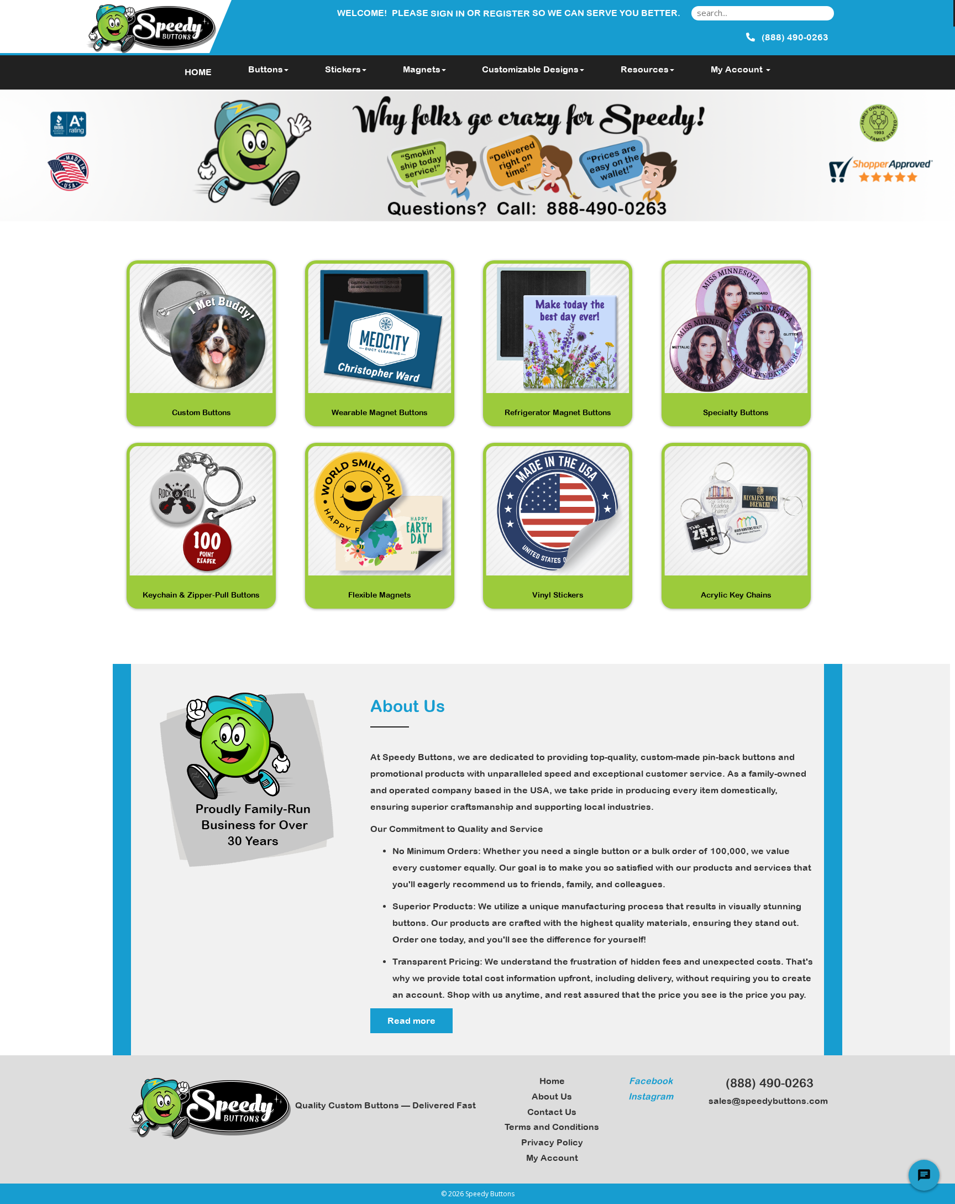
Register (506, 13)
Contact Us (551, 1112)
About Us (552, 1096)
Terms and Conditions (552, 1127)
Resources (645, 69)
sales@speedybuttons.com (766, 1101)
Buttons (265, 69)
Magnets (421, 69)
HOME (198, 72)
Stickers (343, 69)
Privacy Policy (552, 1142)
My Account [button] (738, 69)
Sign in (448, 13)
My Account (552, 1158)
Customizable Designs (530, 69)
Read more (411, 1020)
